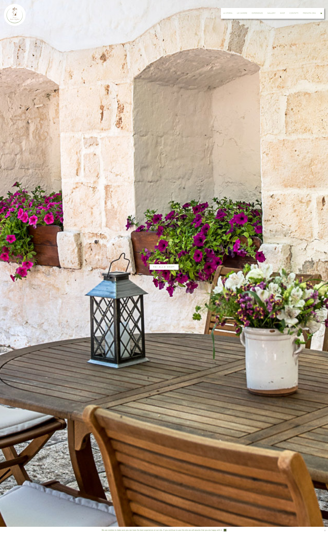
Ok (225, 530)
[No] (325, 530)
